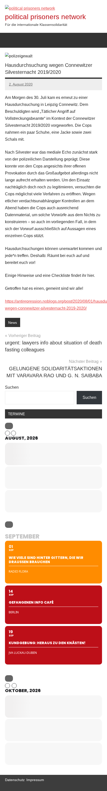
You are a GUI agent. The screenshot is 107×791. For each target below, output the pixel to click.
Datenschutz (15, 780)
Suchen (12, 387)
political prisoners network (45, 17)
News (12, 323)
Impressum (35, 780)
